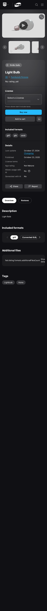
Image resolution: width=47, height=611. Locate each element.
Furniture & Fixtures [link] (19, 77)
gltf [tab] (14, 237)
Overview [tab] (9, 200)
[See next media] (42, 47)
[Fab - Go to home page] (17, 4)
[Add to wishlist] (39, 119)
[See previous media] (5, 47)
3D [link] (6, 77)
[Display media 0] (19, 47)
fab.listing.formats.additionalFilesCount (25, 260)
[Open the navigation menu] (42, 5)
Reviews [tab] (25, 200)
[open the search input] (36, 5)
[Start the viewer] (23, 25)
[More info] (29, 171)
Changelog (29, 153)
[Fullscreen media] (41, 16)
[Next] (40, 237)
